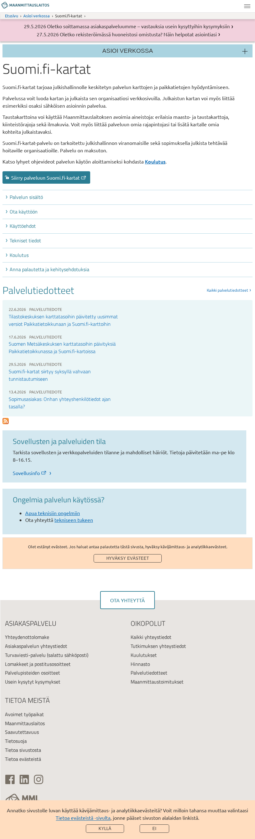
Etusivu (11, 15)
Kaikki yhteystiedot (151, 637)
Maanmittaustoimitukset (157, 681)
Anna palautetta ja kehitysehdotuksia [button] (49, 269)
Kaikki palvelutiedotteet (227, 290)
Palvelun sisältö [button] (26, 197)
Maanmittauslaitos (25, 723)
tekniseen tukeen (73, 520)
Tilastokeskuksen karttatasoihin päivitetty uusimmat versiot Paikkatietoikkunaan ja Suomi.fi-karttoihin (63, 320)
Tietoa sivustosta (23, 750)
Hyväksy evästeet (127, 558)
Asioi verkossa (36, 15)
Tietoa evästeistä (23, 759)
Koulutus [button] (19, 255)
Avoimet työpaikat (24, 714)
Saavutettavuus (22, 732)
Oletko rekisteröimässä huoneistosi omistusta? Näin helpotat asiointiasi (138, 34)
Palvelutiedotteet (149, 672)
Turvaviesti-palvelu (25, 655)
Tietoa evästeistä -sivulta (83, 817)
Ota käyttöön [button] (24, 211)
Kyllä (105, 828)
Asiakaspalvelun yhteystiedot (36, 646)
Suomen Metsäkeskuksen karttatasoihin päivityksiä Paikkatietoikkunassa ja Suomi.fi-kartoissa (62, 347)
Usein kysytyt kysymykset (32, 681)
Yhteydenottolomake (27, 637)
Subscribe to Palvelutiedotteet (5, 421)
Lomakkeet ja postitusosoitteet (38, 664)
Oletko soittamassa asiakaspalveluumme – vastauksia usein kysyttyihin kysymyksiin (138, 26)
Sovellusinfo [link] (26, 473)
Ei (154, 828)
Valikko (247, 6)
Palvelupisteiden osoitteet (32, 672)
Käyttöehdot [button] (23, 226)
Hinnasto (140, 664)
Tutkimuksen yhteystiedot (158, 646)
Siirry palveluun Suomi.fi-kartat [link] (45, 177)
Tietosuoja (16, 741)
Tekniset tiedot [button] (25, 240)
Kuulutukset (144, 655)
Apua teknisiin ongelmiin (52, 513)
